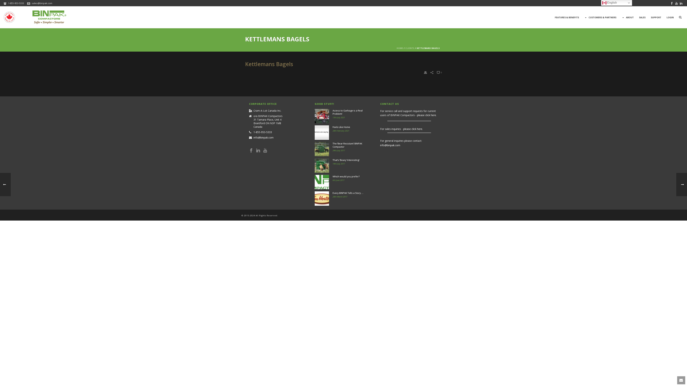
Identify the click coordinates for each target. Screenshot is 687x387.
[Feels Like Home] (322, 132)
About (630, 17)
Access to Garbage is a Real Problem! (348, 112)
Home (400, 48)
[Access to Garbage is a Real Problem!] (322, 116)
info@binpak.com (264, 137)
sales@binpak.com (42, 3)
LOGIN (670, 17)
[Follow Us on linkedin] (258, 150)
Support (656, 17)
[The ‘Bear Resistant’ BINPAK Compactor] (322, 149)
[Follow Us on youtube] (265, 150)
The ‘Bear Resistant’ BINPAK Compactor (347, 145)
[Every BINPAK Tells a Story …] (322, 198)
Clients (409, 48)
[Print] (425, 72)
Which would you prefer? (346, 176)
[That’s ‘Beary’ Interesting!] (322, 165)
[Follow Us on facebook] (251, 150)
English (611, 2)
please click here (426, 115)
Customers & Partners (602, 17)
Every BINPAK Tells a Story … (348, 193)
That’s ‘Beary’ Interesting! (346, 160)
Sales (642, 17)
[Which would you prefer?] (322, 182)
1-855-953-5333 (16, 3)
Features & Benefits (567, 17)
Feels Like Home (341, 127)
